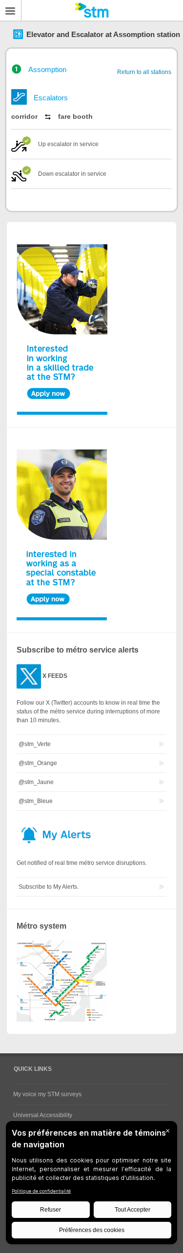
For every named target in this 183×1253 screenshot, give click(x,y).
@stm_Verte (35, 744)
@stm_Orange (38, 763)
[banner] (91, 10)
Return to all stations (144, 72)
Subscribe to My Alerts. (49, 886)
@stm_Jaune (36, 782)
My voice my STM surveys (47, 1094)
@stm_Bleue (36, 801)
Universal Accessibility (42, 1115)
